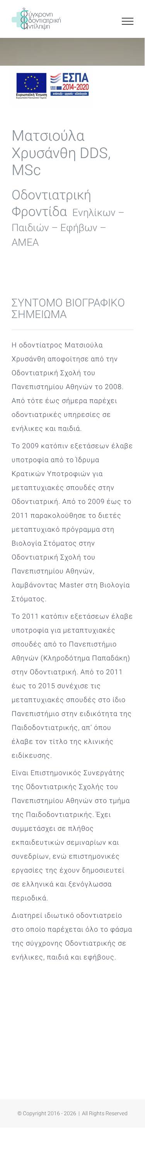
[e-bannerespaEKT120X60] (52, 69)
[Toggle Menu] (128, 21)
